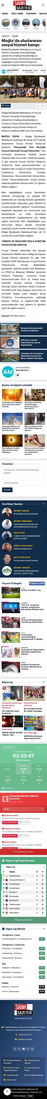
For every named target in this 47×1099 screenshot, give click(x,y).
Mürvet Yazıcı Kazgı (23, 546)
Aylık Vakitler (8, 788)
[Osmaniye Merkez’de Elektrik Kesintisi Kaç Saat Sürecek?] (12, 419)
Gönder (7, 490)
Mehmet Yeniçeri (22, 568)
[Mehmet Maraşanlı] (7, 524)
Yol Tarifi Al (25, 822)
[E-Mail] (18, 375)
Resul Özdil (19, 533)
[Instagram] (19, 1049)
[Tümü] (44, 504)
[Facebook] (15, 1049)
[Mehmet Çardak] (7, 512)
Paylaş (7, 105)
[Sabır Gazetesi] (22, 5)
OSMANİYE (31, 14)
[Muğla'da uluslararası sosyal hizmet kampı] (23, 89)
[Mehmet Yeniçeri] (7, 571)
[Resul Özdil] (7, 536)
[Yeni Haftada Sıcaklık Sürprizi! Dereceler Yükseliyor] (12, 441)
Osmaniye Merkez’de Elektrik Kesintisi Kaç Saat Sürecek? (11, 428)
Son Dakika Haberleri (35, 1075)
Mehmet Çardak (21, 511)
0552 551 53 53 (25, 1035)
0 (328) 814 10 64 (10, 835)
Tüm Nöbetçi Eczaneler (24, 852)
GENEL (5, 14)
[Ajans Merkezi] (8, 372)
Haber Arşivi (11, 1080)
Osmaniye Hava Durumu (32, 1062)
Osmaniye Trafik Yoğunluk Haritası (11, 1069)
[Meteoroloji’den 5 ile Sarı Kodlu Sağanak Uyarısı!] (35, 419)
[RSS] (32, 1049)
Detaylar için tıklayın (24, 920)
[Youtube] (24, 1049)
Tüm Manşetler (12, 1075)
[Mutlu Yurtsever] (7, 559)
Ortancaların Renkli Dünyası (26, 561)
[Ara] (43, 5)
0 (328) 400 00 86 (11, 822)
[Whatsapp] (28, 1049)
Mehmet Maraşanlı (23, 521)
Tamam (30, 1096)
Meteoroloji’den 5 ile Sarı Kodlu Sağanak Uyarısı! (33, 428)
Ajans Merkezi (22, 370)
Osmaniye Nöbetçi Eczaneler (12, 1062)
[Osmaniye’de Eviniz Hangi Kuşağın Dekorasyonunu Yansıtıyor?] (35, 395)
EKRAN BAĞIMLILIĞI (22, 549)
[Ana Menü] (3, 5)
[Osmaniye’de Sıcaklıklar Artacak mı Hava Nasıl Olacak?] (12, 395)
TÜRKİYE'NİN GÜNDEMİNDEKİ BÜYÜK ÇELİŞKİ (27, 537)
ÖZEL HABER (17, 14)
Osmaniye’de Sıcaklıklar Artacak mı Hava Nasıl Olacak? (12, 405)
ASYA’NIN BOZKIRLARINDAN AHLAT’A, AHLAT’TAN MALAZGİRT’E (26, 572)
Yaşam (15, 36)
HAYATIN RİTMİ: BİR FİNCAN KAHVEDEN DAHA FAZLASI (26, 525)
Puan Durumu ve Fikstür (32, 1069)
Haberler (5, 36)
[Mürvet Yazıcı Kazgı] (7, 547)
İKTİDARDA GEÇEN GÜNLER (26, 514)
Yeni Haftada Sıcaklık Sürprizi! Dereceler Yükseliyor (11, 450)
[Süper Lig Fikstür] (44, 929)
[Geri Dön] (7, 1091)
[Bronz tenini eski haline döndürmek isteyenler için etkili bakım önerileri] (35, 441)
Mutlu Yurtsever (22, 557)
